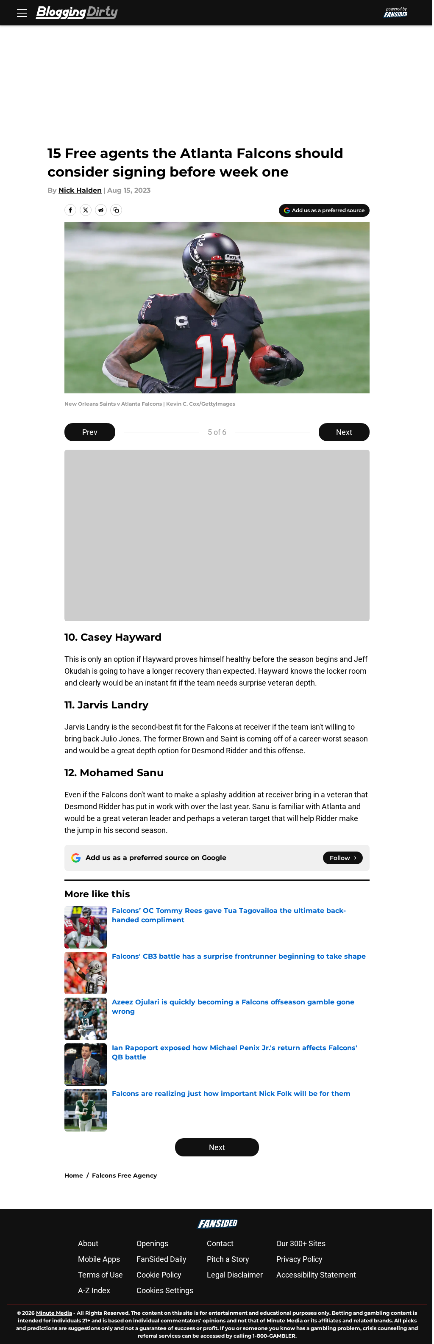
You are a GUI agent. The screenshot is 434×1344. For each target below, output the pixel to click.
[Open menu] (22, 13)
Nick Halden (80, 190)
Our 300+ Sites (301, 1243)
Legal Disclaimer (235, 1274)
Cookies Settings (164, 1290)
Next (344, 432)
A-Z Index (94, 1290)
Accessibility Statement (316, 1274)
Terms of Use (100, 1274)
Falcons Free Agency (124, 1175)
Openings (152, 1243)
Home (73, 1175)
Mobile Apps (99, 1259)
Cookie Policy (158, 1274)
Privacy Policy (299, 1259)
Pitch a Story (228, 1259)
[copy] (116, 210)
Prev (89, 432)
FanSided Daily (161, 1259)
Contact (220, 1243)
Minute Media (54, 1313)
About (88, 1243)
